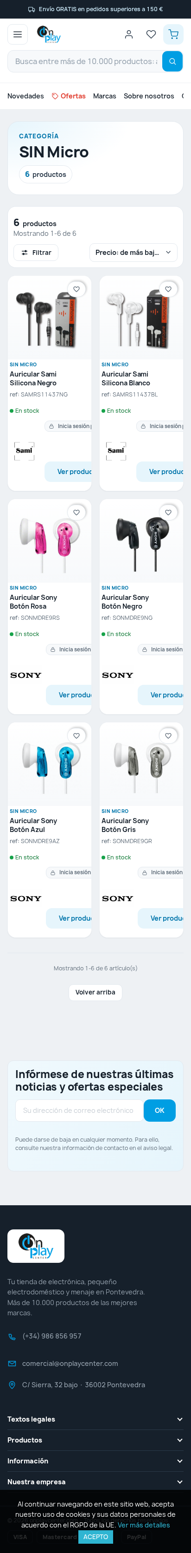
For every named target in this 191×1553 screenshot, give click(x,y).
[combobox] (95, 61)
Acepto (95, 1537)
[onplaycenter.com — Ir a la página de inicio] (48, 34)
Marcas (104, 95)
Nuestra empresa (36, 1481)
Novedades (25, 95)
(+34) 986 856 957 (52, 1339)
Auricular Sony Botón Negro (125, 602)
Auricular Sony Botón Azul (33, 825)
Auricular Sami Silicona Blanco (126, 378)
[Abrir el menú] (17, 34)
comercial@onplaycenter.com (70, 1366)
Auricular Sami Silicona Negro (33, 378)
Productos (24, 1440)
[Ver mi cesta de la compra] (173, 34)
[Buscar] (172, 61)
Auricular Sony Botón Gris (125, 825)
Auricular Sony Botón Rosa (33, 602)
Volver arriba (95, 992)
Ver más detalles (144, 1525)
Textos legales (31, 1419)
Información (27, 1460)
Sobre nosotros (149, 95)
